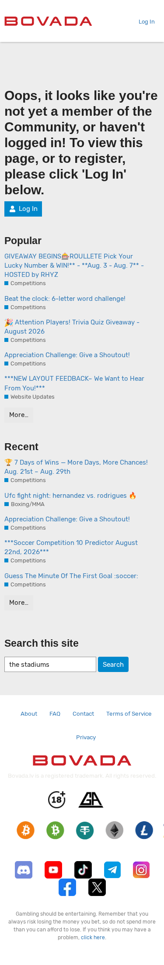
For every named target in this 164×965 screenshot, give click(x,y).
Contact (83, 713)
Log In (147, 21)
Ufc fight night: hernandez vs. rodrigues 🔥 (70, 496)
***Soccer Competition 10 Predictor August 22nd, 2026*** (71, 547)
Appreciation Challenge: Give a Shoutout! (67, 355)
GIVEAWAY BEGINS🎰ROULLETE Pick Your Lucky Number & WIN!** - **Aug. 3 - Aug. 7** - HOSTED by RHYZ (74, 265)
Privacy (86, 737)
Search (113, 665)
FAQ (54, 713)
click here (93, 937)
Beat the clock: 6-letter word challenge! (65, 299)
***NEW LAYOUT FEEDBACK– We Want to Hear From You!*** (74, 383)
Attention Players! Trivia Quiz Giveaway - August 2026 (72, 326)
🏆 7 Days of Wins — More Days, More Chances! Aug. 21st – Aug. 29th (76, 467)
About (29, 713)
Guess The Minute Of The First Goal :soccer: (71, 576)
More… (18, 415)
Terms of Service (129, 713)
